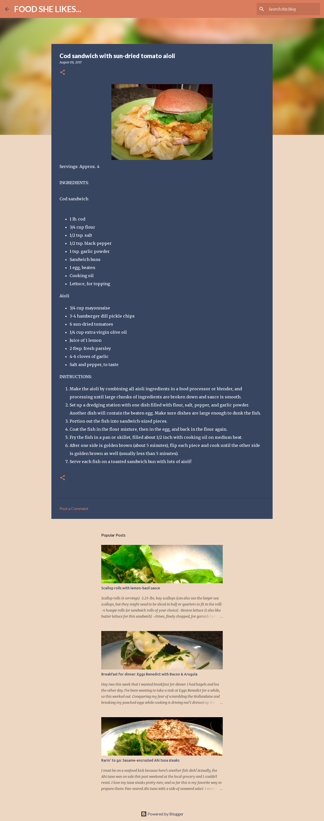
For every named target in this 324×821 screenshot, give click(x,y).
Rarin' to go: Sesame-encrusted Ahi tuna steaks (140, 760)
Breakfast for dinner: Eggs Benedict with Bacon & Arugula (149, 674)
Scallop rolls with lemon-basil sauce (130, 588)
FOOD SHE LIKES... (47, 9)
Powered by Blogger (165, 813)
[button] (62, 72)
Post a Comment (73, 508)
